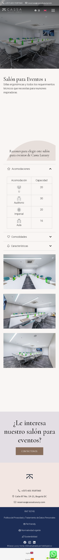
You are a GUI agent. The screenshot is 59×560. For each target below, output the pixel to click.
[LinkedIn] (34, 542)
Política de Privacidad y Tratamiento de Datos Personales (29, 518)
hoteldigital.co (46, 546)
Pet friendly (30, 524)
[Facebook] (35, 10)
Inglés (28, 553)
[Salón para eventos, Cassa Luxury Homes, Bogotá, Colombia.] (29, 273)
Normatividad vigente (31, 530)
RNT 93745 (29, 511)
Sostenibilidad (30, 536)
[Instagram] (39, 10)
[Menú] (53, 10)
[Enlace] (11, 10)
